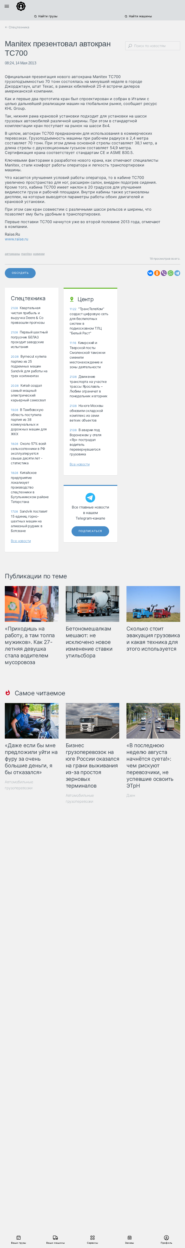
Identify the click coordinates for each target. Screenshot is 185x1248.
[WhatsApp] (170, 273)
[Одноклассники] (157, 273)
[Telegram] (177, 273)
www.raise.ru (16, 239)
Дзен (130, 795)
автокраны (12, 254)
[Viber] (164, 273)
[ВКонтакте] (150, 273)
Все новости (21, 541)
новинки (39, 254)
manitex (26, 254)
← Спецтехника (17, 27)
